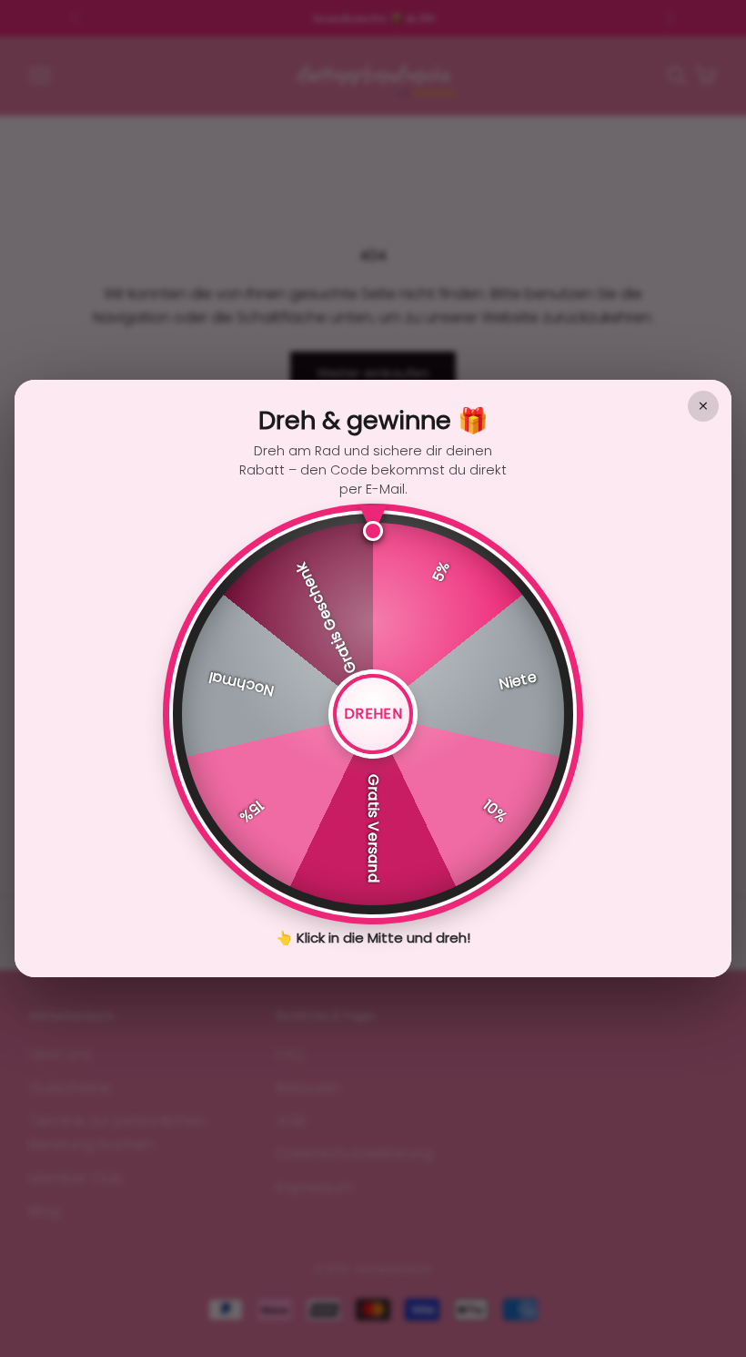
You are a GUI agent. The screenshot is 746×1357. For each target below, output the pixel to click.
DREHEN (373, 713)
